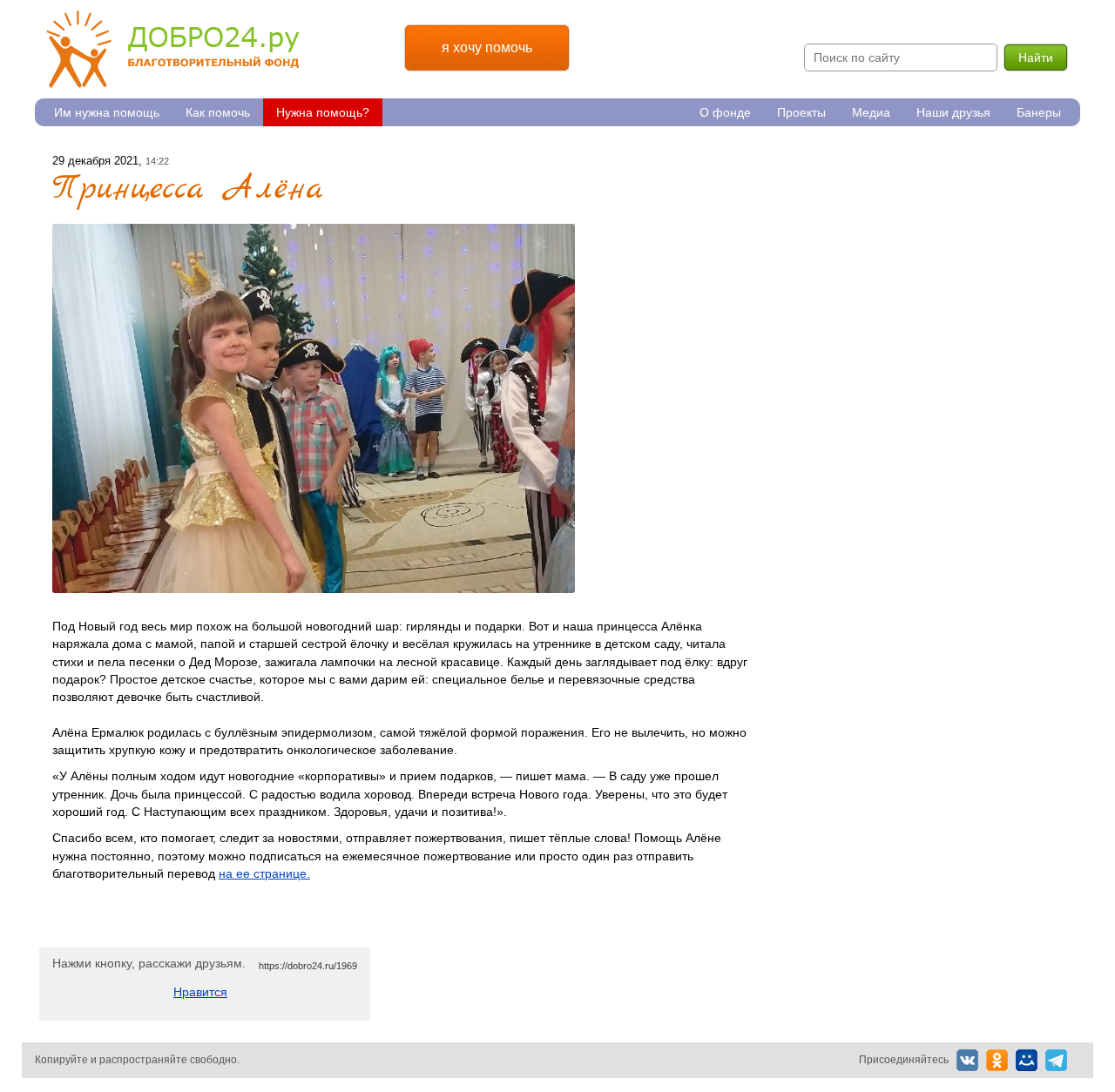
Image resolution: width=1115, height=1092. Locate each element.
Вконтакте (967, 1060)
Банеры (1039, 112)
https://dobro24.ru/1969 (308, 966)
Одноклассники (997, 1060)
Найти (1035, 57)
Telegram (1056, 1060)
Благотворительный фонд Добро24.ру (173, 49)
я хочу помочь (487, 47)
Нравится (200, 992)
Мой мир (1026, 1060)
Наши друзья (953, 112)
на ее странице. (264, 873)
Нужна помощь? (322, 112)
